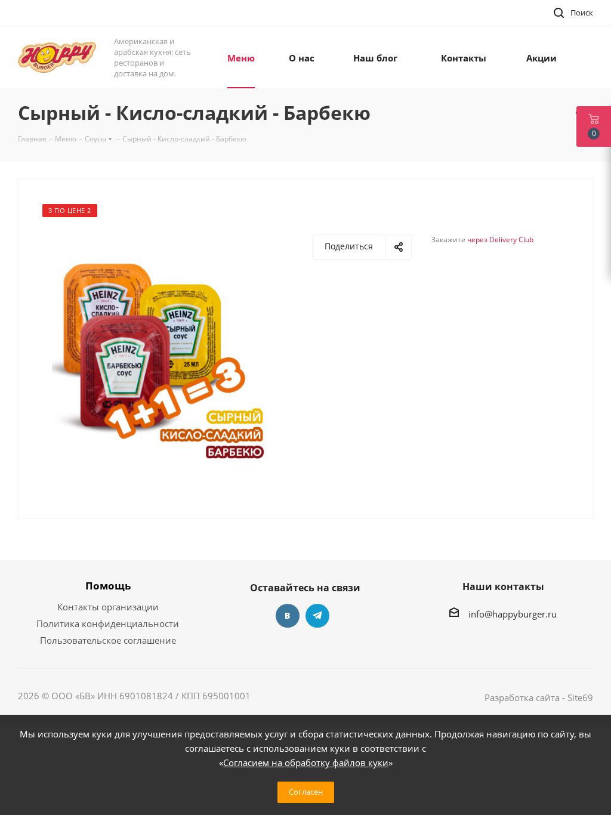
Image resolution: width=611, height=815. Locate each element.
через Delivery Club (500, 239)
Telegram (317, 616)
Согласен (306, 791)
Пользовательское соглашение (108, 640)
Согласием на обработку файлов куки (305, 762)
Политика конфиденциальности (107, 623)
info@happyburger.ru (512, 614)
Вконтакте (288, 616)
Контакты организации (108, 607)
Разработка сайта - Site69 (539, 697)
